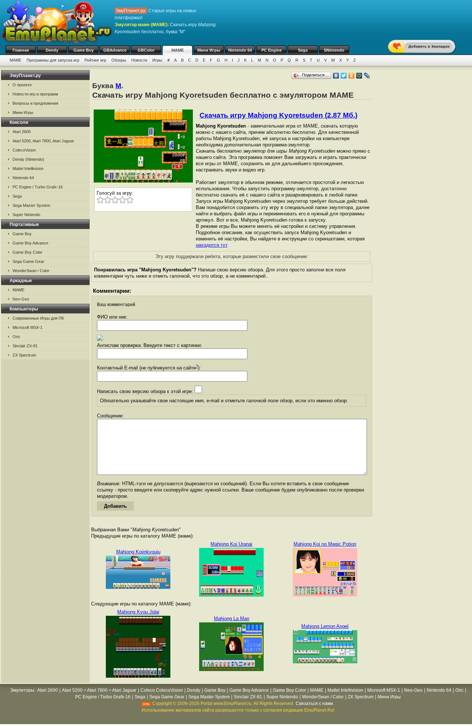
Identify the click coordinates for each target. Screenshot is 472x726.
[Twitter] (344, 75)
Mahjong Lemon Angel (324, 626)
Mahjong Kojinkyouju (138, 552)
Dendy (52, 50)
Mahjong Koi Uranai (231, 544)
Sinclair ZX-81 (25, 346)
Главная (21, 50)
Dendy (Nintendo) (28, 159)
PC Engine (271, 50)
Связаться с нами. (315, 703)
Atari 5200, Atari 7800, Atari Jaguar (43, 141)
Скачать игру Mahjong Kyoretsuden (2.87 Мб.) (278, 115)
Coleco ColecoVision (161, 690)
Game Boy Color (27, 252)
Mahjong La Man (231, 618)
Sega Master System (31, 205)
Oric (16, 336)
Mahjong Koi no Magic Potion (325, 544)
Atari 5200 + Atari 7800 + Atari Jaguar (99, 690)
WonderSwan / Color (31, 270)
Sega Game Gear (28, 261)
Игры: (157, 60)
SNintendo (334, 50)
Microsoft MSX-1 (27, 327)
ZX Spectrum (24, 355)
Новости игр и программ (35, 94)
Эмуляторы (22, 690)
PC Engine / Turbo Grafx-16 (38, 187)
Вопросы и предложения (35, 103)
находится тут (211, 245)
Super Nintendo (26, 214)
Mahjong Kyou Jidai (138, 612)
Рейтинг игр (95, 60)
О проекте (22, 85)
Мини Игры (208, 50)
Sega (303, 50)
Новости (139, 60)
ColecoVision (24, 150)
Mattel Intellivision (28, 168)
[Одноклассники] (351, 75)
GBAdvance (114, 50)
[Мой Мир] (359, 75)
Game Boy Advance (30, 243)
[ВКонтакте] (336, 75)
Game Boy (83, 50)
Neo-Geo (21, 299)
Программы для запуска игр (53, 60)
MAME (177, 50)
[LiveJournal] (367, 75)
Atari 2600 (22, 131)
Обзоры (118, 60)
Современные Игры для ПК (38, 318)
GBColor (146, 50)
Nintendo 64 (240, 50)
